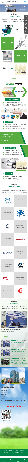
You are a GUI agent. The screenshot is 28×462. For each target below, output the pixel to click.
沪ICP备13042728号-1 (21, 454)
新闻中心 (6, 452)
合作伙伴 (22, 450)
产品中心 (16, 450)
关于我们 (11, 450)
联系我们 (17, 452)
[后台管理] (23, 452)
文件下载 (11, 452)
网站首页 (5, 450)
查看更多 (14, 78)
